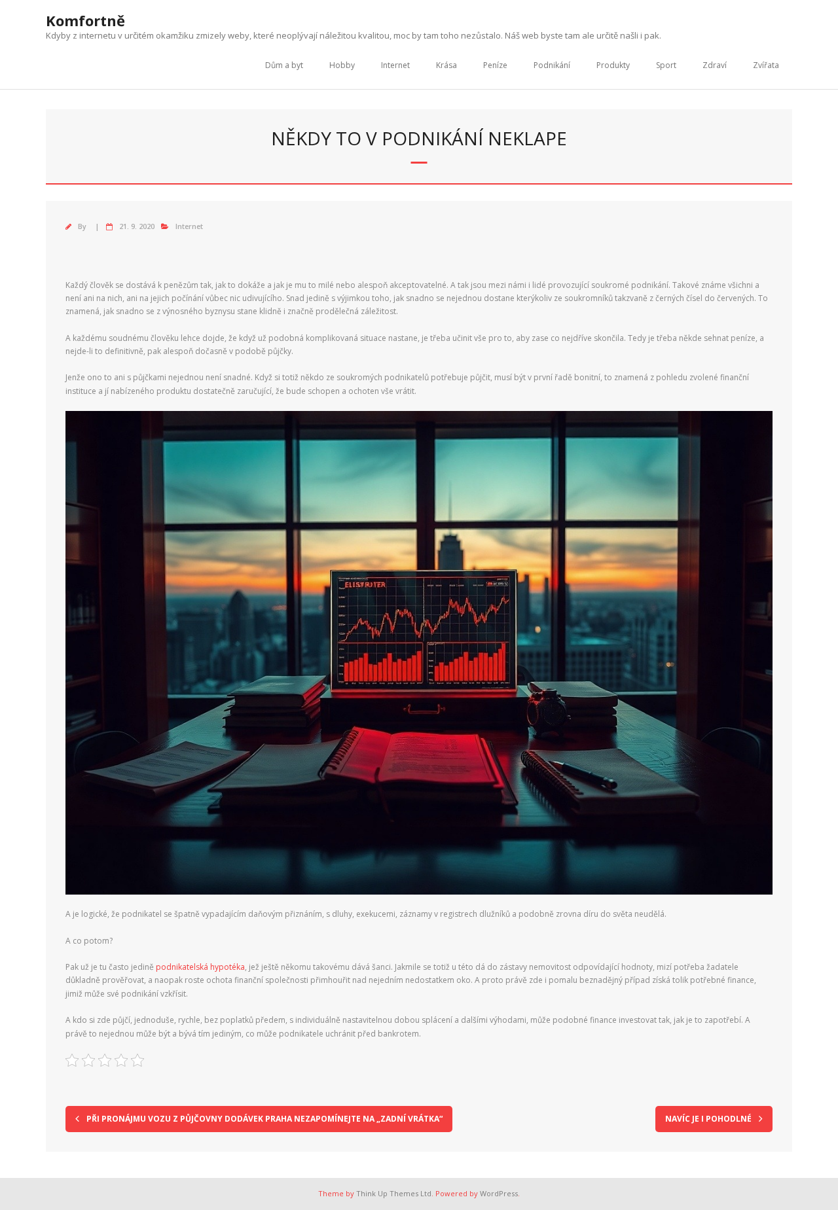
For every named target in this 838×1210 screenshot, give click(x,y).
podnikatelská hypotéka (200, 966)
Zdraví (714, 65)
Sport (666, 65)
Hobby (342, 65)
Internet (395, 65)
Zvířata (766, 65)
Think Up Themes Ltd (393, 1193)
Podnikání (552, 65)
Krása (446, 65)
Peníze (495, 65)
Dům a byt (284, 65)
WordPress (499, 1193)
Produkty (613, 65)
